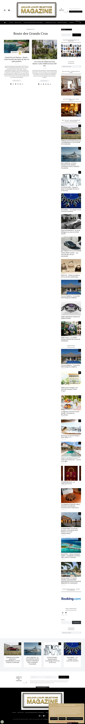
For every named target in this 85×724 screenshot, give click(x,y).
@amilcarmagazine (75, 11)
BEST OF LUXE (18, 22)
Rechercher (63, 619)
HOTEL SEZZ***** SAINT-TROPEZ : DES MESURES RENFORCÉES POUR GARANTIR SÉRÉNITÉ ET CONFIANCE (71, 580)
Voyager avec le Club (50, 22)
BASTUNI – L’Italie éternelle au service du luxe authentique (70, 276)
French (64, 29)
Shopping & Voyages (62, 22)
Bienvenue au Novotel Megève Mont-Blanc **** (70, 436)
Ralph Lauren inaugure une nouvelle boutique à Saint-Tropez (69, 389)
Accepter (54, 718)
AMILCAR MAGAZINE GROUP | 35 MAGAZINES (33, 22)
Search (76, 34)
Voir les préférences (74, 718)
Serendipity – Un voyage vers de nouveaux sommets (71, 210)
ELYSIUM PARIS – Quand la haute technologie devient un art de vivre (70, 188)
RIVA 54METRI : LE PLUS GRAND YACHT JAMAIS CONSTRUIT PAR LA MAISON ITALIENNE (70, 165)
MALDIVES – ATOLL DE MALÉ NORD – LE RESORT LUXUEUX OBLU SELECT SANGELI (70, 555)
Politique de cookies (60, 721)
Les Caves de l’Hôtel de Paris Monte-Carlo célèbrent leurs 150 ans (44, 64)
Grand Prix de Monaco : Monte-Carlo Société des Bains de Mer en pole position (16, 59)
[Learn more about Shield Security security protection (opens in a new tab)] (2, 721)
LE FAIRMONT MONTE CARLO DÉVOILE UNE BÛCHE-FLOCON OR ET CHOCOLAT (70, 506)
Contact (71, 22)
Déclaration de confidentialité (70, 721)
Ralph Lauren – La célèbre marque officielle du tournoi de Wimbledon (70, 339)
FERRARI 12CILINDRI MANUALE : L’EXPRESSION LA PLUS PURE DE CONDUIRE (71, 142)
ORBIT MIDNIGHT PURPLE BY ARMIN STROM (70, 317)
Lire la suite (16, 80)
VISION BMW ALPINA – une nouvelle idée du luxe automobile (69, 254)
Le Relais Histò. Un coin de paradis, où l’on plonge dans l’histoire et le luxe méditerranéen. (69, 531)
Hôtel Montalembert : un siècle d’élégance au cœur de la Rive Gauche (70, 232)
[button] (82, 705)
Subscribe (63, 677)
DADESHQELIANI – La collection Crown (68, 482)
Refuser (62, 718)
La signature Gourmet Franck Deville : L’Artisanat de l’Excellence (70, 413)
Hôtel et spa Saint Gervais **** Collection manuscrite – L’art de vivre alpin (71, 459)
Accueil (11, 22)
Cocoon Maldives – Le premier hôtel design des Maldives (70, 296)
